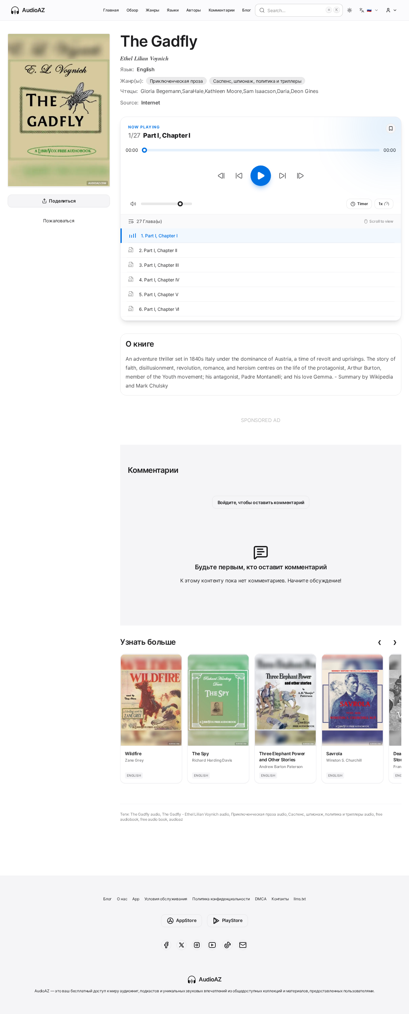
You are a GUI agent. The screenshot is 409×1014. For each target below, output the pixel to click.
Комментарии (222, 10)
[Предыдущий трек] (221, 175)
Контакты (280, 898)
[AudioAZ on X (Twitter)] (181, 945)
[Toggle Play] (261, 175)
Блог (246, 10)
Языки (173, 10)
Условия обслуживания (165, 898)
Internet (150, 102)
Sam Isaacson (259, 91)
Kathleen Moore (223, 91)
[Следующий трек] (300, 175)
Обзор (132, 10)
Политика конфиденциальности (221, 898)
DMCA (260, 898)
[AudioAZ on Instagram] (197, 945)
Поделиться (62, 201)
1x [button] (381, 203)
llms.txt (300, 898)
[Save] (391, 128)
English (146, 69)
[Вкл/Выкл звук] (133, 204)
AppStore (186, 920)
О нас (122, 898)
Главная (111, 10)
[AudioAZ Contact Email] (243, 945)
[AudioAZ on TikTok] (227, 945)
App (135, 898)
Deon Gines (304, 91)
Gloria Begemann (161, 91)
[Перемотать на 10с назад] (239, 175)
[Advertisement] (260, 420)
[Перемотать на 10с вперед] (282, 175)
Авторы (193, 10)
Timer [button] (362, 203)
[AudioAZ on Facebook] (166, 945)
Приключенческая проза (176, 81)
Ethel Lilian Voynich (144, 58)
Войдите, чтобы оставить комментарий (261, 502)
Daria (283, 91)
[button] (369, 10)
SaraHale (193, 91)
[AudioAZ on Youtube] (212, 945)
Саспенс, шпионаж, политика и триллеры (257, 81)
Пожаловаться (58, 220)
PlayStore (232, 920)
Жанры (152, 10)
